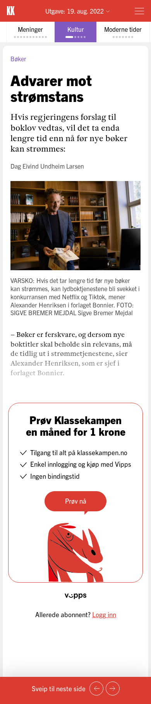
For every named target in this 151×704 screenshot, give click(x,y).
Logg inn (104, 614)
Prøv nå (75, 501)
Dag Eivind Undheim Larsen (47, 166)
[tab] (30, 32)
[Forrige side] (96, 688)
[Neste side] (113, 688)
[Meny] (139, 11)
